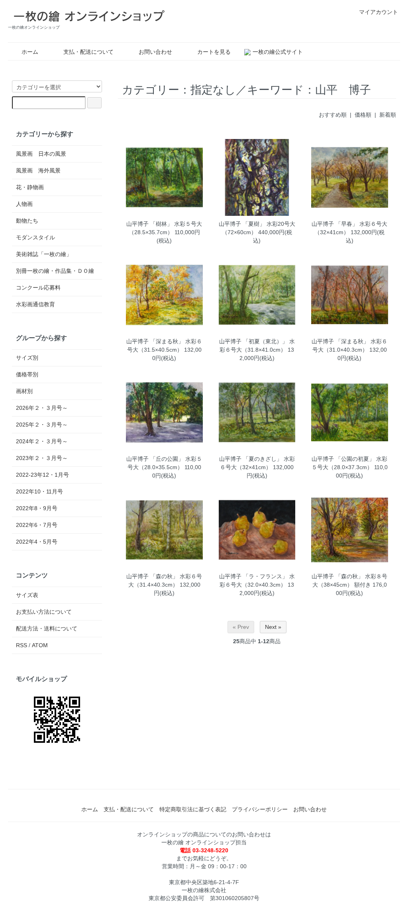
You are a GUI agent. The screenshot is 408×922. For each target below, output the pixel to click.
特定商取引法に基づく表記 (192, 809)
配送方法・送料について (46, 628)
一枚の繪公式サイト (278, 52)
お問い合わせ (155, 52)
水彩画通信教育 (35, 304)
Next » (273, 627)
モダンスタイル (35, 237)
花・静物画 (30, 187)
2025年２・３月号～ (42, 424)
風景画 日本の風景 (41, 154)
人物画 (24, 204)
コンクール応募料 (38, 287)
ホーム (30, 52)
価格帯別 (27, 374)
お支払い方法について (44, 612)
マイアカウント (378, 12)
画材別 (24, 391)
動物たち (27, 220)
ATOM (40, 645)
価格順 (363, 115)
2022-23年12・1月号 (42, 475)
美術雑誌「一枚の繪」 (44, 254)
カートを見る (214, 52)
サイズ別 (27, 357)
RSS (21, 645)
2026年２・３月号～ (42, 408)
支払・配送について (88, 52)
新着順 (387, 115)
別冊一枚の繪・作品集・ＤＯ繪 (55, 271)
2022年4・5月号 (36, 541)
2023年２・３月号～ (42, 458)
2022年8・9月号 (36, 508)
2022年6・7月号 (36, 525)
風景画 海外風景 (38, 170)
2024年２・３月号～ (42, 441)
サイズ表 (27, 595)
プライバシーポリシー (260, 809)
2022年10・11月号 (39, 491)
